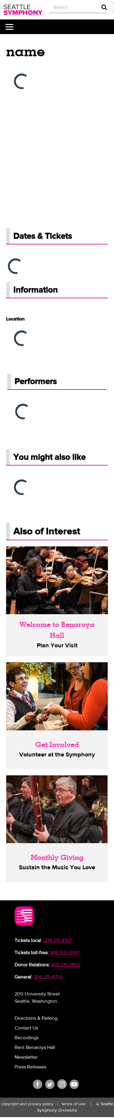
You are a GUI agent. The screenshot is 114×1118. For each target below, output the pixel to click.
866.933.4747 (64, 953)
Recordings (27, 1038)
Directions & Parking (36, 1018)
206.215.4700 (48, 977)
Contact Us (26, 1028)
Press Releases (30, 1067)
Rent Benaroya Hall (35, 1047)
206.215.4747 (57, 940)
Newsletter (26, 1057)
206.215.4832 (65, 965)
